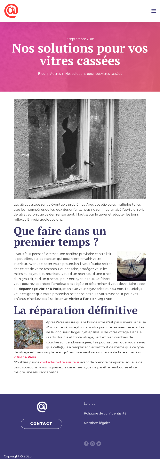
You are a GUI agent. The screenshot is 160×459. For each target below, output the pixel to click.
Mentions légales (97, 423)
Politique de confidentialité (105, 413)
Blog (41, 74)
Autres (55, 74)
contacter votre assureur (59, 362)
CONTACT (41, 424)
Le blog (90, 404)
